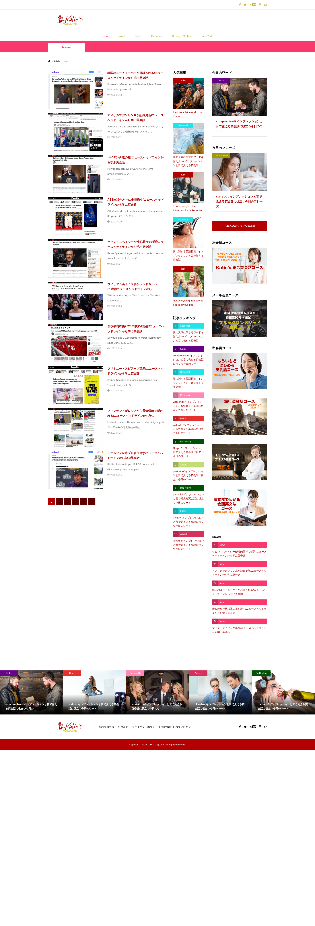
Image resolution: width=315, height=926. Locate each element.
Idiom (138, 36)
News (106, 36)
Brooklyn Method (182, 36)
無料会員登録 (106, 726)
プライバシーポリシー (145, 726)
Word (122, 36)
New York (206, 36)
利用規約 (123, 726)
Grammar (156, 36)
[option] (31, 692)
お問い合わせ (183, 726)
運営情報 (166, 726)
